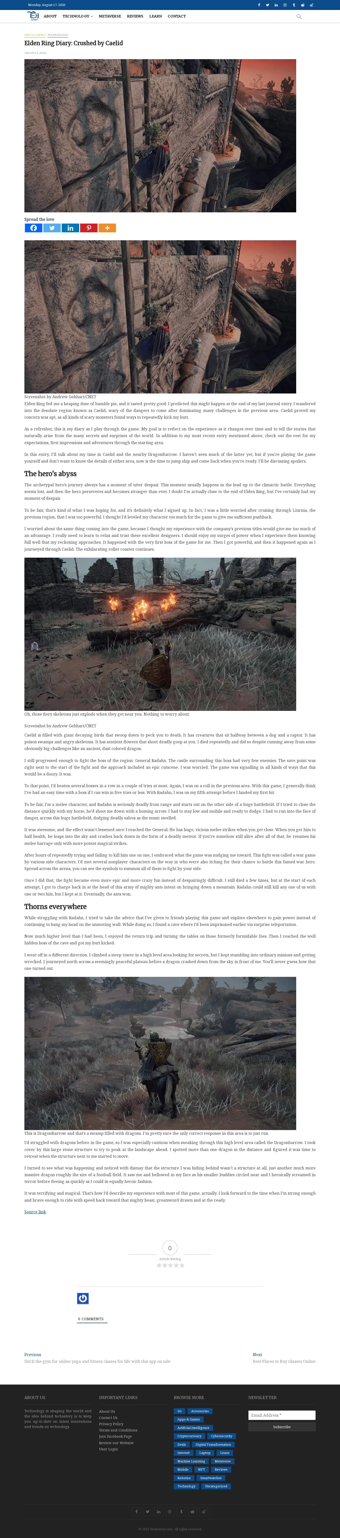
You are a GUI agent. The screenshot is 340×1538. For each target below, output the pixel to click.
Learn (155, 16)
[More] (107, 228)
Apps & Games (34, 35)
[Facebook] (33, 228)
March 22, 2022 (35, 53)
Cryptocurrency (189, 1436)
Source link (35, 1212)
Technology (76, 16)
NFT (201, 1469)
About (50, 16)
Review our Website (116, 1442)
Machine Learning (191, 1461)
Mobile (182, 1469)
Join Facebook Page (115, 1436)
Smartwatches (211, 1478)
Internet (183, 1452)
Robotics (184, 1478)
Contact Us (108, 1417)
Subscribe (282, 1426)
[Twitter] (52, 228)
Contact (177, 16)
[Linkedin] (70, 228)
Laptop (205, 1452)
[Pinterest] (89, 228)
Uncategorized (216, 1486)
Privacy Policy (111, 1423)
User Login (108, 1449)
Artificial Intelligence (193, 1427)
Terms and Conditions (118, 1430)
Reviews (135, 16)
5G (179, 1411)
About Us (107, 1411)
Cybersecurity (221, 1436)
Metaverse (110, 16)
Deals (181, 1444)
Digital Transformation (213, 1444)
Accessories (200, 1411)
